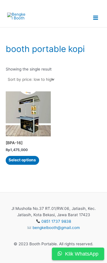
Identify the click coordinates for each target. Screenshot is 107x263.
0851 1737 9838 (56, 221)
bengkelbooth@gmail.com (56, 227)
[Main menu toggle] (96, 18)
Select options (22, 160)
